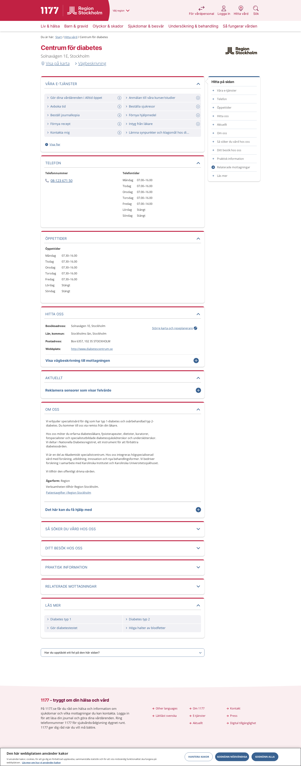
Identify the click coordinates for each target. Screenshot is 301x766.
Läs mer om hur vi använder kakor (41, 762)
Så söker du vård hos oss (233, 142)
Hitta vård (70, 37)
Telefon (222, 99)
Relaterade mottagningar (233, 167)
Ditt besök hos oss (229, 150)
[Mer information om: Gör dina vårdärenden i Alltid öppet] (120, 97)
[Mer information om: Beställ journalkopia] (120, 115)
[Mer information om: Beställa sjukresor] (198, 106)
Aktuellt (222, 125)
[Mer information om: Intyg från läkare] (198, 124)
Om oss (222, 133)
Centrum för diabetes (94, 37)
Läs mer (222, 176)
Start (58, 37)
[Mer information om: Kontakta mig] (120, 132)
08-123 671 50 (61, 180)
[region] (150, 757)
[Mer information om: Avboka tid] (120, 106)
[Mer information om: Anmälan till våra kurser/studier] (198, 97)
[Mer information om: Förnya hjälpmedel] (198, 115)
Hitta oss (223, 116)
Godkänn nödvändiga (232, 756)
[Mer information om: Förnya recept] (120, 124)
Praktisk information (230, 159)
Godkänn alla (265, 756)
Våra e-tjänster (227, 90)
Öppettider (224, 107)
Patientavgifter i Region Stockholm (68, 493)
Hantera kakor (198, 756)
